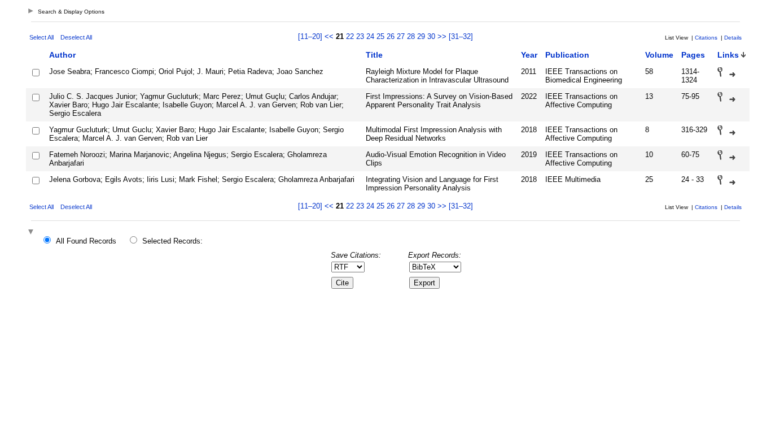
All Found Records (86, 241)
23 (360, 36)
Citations (706, 37)
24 (370, 36)
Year (529, 54)
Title (374, 54)
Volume (659, 54)
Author (62, 54)
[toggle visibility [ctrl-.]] (32, 232)
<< (329, 36)
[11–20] (311, 36)
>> (441, 36)
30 (431, 36)
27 (401, 36)
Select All (41, 37)
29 (421, 36)
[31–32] (461, 36)
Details (733, 37)
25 (380, 36)
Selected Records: (172, 241)
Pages (693, 54)
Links (728, 54)
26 (391, 36)
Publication (567, 54)
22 (350, 36)
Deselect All (76, 37)
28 (411, 36)
